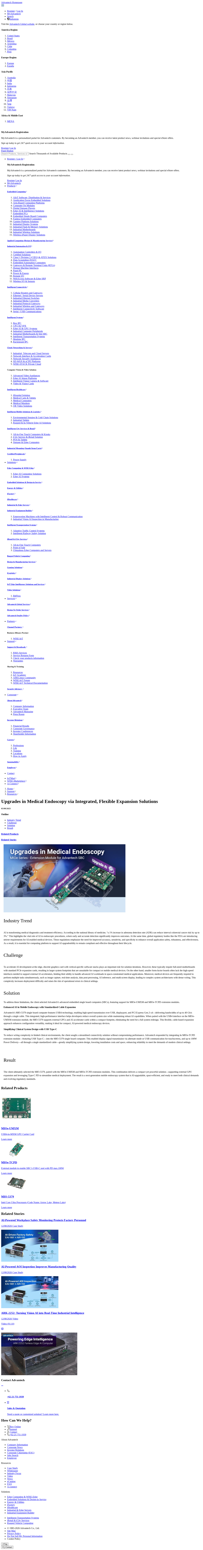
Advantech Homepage (11, 2)
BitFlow (17, 596)
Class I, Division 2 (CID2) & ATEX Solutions (34, 257)
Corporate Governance (23, 728)
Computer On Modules (24, 205)
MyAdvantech (14, 13)
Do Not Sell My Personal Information (25, 1536)
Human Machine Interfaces (25, 268)
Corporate (11, 694)
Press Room (18, 714)
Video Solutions (13, 590)
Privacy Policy (14, 1533)
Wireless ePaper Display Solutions (29, 235)
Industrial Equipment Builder (19, 510)
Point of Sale (19, 547)
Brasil (10, 38)
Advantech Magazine (23, 711)
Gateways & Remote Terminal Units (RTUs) (34, 265)
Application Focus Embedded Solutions (31, 200)
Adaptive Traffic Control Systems (29, 530)
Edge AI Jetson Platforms (25, 378)
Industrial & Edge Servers (18, 505)
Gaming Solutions (14, 567)
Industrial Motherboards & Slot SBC (30, 334)
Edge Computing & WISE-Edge (20, 468)
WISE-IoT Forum (21, 680)
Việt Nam (11, 109)
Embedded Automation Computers (29, 262)
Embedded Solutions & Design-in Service (24, 482)
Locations (17, 753)
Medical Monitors (21, 403)
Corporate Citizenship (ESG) (20, 1452)
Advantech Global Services (18, 604)
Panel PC (17, 270)
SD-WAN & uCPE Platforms (27, 361)
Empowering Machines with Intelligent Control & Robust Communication (48, 516)
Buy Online (15, 1426)
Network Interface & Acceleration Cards (32, 356)
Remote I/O (18, 276)
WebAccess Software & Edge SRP (29, 278)
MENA (10, 121)
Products (11, 186)
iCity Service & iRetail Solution (28, 437)
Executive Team (20, 709)
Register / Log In (15, 159)
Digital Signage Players (24, 208)
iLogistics (11, 573)
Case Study (12, 1468)
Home (10, 788)
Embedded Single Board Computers (30, 216)
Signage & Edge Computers (26, 442)
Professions (18, 745)
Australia (11, 77)
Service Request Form (23, 655)
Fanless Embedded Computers (27, 219)
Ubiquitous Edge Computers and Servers (32, 550)
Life (15, 748)
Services (11, 598)
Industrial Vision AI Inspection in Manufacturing (36, 519)
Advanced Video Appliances (26, 375)
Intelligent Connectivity (17, 287)
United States (13, 35)
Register (11, 11)
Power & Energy (21, 273)
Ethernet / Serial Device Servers (28, 295)
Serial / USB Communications (27, 311)
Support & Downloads (16, 647)
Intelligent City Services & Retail (21, 428)
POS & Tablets (20, 439)
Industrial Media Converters (26, 301)
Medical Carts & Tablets (24, 398)
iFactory (10, 494)
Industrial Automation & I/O (19, 246)
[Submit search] (69, 154)
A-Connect (12, 783)
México (10, 41)
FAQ (9, 1484)
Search (10, 16)
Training (17, 751)
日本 (9, 89)
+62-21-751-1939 (18, 1434)
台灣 (9, 100)
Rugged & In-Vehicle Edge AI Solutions (32, 423)
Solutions (11, 462)
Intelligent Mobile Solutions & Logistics (23, 412)
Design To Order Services (18, 610)
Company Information (23, 706)
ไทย (9, 104)
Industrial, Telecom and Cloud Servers (31, 353)
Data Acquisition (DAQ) (24, 260)
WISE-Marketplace (16, 781)
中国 (9, 80)
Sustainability (13, 762)
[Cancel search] (72, 154)
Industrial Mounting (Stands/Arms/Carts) (24, 448)
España (10, 66)
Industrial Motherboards (24, 229)
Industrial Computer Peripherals (28, 331)
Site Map (11, 1531)
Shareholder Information (24, 734)
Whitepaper (12, 1470)
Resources (18, 672)
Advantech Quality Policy (18, 615)
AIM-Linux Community (24, 677)
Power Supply (19, 459)
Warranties (18, 661)
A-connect (12, 1486)
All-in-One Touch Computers (27, 545)
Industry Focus (14, 1473)
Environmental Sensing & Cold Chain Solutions (35, 417)
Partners (11, 621)
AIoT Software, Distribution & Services (32, 197)
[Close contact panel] (2, 1386)
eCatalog (11, 1481)
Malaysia (11, 95)
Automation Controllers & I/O (27, 252)
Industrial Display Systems (25, 224)
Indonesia (14, 19)
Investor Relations (14, 720)
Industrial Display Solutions (18, 579)
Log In (20, 11)
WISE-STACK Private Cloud (27, 364)
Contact (10, 773)
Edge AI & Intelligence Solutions (28, 211)
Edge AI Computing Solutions (27, 474)
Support (11, 641)
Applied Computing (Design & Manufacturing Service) (30, 240)
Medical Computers (22, 400)
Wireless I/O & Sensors (24, 281)
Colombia (11, 49)
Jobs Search (12, 1455)
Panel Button (7, 150)
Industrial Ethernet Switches (26, 298)
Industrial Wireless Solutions (26, 232)
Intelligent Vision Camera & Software (30, 381)
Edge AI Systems (21, 476)
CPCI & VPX (19, 326)
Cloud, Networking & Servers (19, 348)
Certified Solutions (22, 254)
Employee (11, 767)
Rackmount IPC (20, 342)
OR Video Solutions (22, 406)
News (10, 1478)
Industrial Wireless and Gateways (28, 306)
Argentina (11, 43)
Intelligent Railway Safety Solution (29, 533)
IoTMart (11, 778)
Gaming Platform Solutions (26, 221)
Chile (9, 46)
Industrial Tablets (21, 420)
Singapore (12, 97)
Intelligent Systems (15, 317)
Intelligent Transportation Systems (29, 336)
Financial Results (21, 726)
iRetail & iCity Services (17, 539)
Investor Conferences (23, 731)
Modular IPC (19, 339)
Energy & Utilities (14, 488)
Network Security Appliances (27, 358)
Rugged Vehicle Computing (18, 556)
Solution (11, 825)
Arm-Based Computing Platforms (29, 203)
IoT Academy (19, 675)
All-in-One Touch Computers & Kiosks (31, 434)
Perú (9, 51)
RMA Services (20, 653)
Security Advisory (15, 689)
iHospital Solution (21, 395)
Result (10, 828)
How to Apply (20, 756)
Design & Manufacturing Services (21, 562)
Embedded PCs (20, 213)
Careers (10, 740)
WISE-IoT (18, 638)
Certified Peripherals (16, 454)
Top (5, 1544)
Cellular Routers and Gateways (27, 293)
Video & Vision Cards (23, 383)
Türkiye (11, 107)
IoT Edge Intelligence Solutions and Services (25, 584)
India (9, 83)
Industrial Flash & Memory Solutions (30, 227)
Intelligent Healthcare (16, 389)
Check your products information (28, 658)
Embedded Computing (16, 191)
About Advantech (14, 700)
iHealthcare (12, 499)
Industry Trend (14, 820)
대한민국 (12, 92)
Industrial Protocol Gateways (26, 303)
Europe (10, 63)
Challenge (12, 822)
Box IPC (17, 323)
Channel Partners (14, 627)
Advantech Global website (21, 24)
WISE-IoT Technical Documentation (30, 683)
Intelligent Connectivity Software (28, 309)
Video (10, 1476)
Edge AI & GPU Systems (25, 328)
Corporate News (15, 1447)
